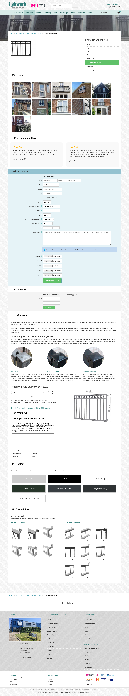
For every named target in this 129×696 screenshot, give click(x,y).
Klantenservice (51, 627)
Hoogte (38, 202)
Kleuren (89, 55)
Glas (86, 627)
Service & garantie (52, 635)
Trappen (55, 13)
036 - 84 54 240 (24, 643)
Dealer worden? (14, 679)
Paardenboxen (89, 635)
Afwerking (37, 210)
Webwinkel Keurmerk (68, 692)
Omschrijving (36, 232)
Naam (40, 180)
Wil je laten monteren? (34, 223)
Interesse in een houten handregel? (31, 219)
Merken (49, 639)
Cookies (87, 656)
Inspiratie (104, 12)
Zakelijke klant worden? (16, 678)
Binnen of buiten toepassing (33, 215)
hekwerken (64, 328)
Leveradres (37, 228)
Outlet (86, 631)
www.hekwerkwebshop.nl (54, 692)
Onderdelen (81, 13)
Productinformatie (92, 45)
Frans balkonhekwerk (33, 33)
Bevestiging (90, 58)
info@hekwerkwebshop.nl (26, 646)
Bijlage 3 (39, 265)
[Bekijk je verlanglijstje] (114, 12)
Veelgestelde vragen (53, 623)
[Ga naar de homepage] (10, 12)
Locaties (49, 650)
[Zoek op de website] (75, 6)
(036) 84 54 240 (114, 7)
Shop (73, 13)
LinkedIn (50, 683)
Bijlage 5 (39, 275)
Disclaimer (88, 660)
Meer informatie (89, 639)
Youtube (50, 679)
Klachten (87, 663)
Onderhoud (50, 646)
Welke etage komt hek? (34, 206)
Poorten (38, 13)
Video (88, 48)
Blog (48, 654)
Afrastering (47, 13)
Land (40, 184)
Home (11, 33)
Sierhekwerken (18, 13)
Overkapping (64, 13)
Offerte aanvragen (95, 62)
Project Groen (51, 642)
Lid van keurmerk (52, 631)
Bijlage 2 (39, 261)
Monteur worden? (14, 683)
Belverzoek (90, 66)
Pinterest (50, 684)
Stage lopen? (13, 684)
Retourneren (88, 667)
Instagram (50, 681)
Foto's (88, 51)
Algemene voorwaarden (92, 648)
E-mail (40, 193)
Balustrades (29, 13)
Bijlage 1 (37, 256)
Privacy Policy (89, 652)
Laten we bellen (49, 307)
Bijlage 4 (39, 270)
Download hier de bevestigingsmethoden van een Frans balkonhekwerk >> (33, 402)
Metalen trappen (90, 623)
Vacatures (12, 681)
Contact (89, 13)
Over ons (50, 619)
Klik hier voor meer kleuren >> (29, 498)
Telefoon (40, 189)
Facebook (50, 678)
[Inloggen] (110, 12)
